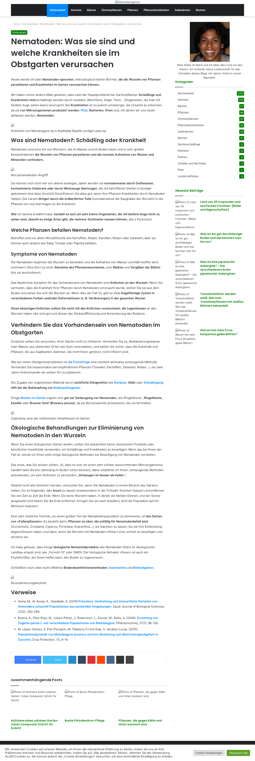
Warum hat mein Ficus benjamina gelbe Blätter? (218, 332)
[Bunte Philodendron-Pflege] (89, 703)
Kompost (120, 382)
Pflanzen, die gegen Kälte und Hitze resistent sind (140, 722)
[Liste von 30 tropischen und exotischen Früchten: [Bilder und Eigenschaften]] (186, 214)
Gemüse (76, 10)
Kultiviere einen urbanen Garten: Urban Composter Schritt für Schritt (34, 724)
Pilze (84, 110)
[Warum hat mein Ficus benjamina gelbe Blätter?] (186, 336)
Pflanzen (132, 10)
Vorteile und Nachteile (192, 163)
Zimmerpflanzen (111, 10)
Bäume (91, 10)
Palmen (182, 157)
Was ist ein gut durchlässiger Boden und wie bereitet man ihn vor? (221, 238)
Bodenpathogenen (67, 388)
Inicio (16, 24)
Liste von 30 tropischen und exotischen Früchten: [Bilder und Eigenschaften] (220, 206)
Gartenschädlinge (189, 144)
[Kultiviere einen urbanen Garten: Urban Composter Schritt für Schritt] (35, 703)
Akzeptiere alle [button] (238, 752)
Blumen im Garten (33, 398)
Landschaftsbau (188, 176)
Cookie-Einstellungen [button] (209, 752)
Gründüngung (153, 382)
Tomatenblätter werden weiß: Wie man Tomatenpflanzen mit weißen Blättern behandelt (222, 300)
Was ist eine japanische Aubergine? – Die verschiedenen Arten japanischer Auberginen (217, 268)
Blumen (200, 10)
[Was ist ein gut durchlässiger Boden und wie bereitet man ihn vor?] (186, 244)
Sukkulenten (182, 10)
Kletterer (183, 150)
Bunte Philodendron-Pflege (85, 721)
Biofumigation (143, 568)
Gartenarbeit (57, 10)
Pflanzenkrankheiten (156, 10)
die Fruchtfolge (79, 362)
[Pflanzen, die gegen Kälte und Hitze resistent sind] (142, 703)
